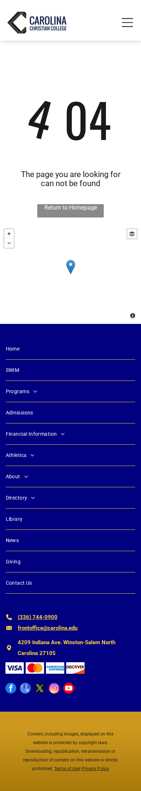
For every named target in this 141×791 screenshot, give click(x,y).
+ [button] (9, 233)
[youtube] (68, 689)
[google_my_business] (25, 689)
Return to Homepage (70, 207)
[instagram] (54, 689)
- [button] (9, 243)
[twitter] (39, 689)
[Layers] (132, 233)
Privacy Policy (95, 768)
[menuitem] (71, 349)
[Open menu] (127, 22)
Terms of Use (67, 768)
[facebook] (10, 689)
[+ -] (70, 274)
